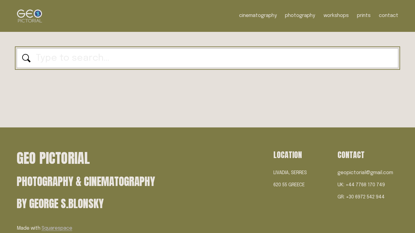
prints (364, 15)
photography (300, 15)
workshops (336, 15)
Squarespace (57, 228)
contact (388, 15)
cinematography (258, 15)
